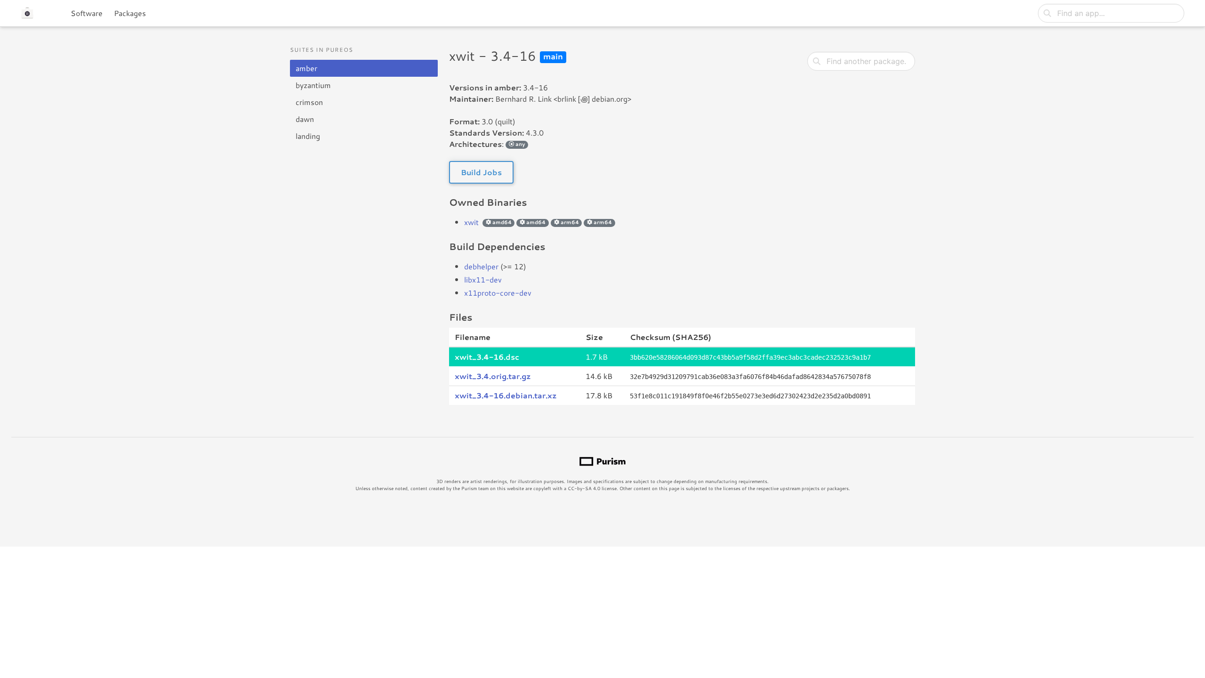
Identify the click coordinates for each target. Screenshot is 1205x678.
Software (87, 13)
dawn (305, 118)
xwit (471, 222)
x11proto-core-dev (497, 292)
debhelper (481, 266)
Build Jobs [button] (481, 172)
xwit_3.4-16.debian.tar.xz (506, 395)
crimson (309, 102)
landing (308, 135)
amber (306, 68)
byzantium (313, 85)
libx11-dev (483, 279)
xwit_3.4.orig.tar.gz (493, 376)
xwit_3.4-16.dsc (487, 356)
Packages (130, 13)
